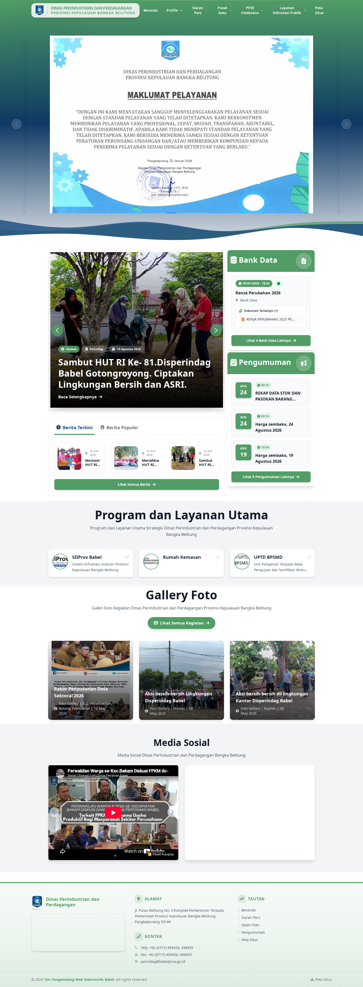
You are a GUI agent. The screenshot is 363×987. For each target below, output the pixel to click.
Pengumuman (253, 932)
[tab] (74, 429)
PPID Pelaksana (250, 10)
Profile (172, 10)
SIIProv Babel (86, 557)
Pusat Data (222, 10)
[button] (16, 124)
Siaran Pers (197, 10)
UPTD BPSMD (268, 557)
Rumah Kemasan (182, 557)
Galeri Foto (250, 925)
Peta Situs (319, 10)
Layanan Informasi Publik (287, 10)
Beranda (150, 10)
